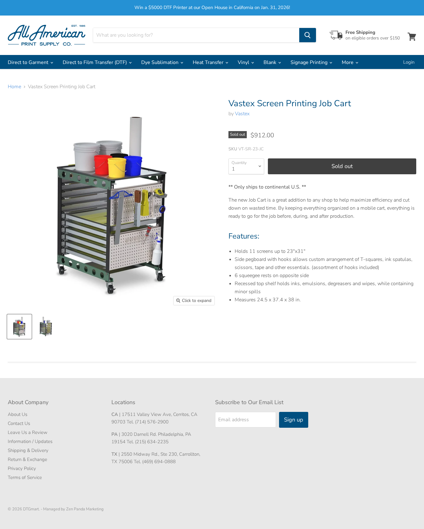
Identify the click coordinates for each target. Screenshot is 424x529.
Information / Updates (30, 441)
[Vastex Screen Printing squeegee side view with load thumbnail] (46, 326)
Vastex (242, 113)
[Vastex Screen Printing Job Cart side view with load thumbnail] (19, 326)
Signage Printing (310, 62)
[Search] (307, 35)
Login (409, 62)
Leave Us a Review (27, 432)
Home (14, 86)
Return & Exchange (27, 459)
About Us (17, 414)
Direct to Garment (29, 62)
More (348, 62)
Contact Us (19, 423)
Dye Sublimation (160, 62)
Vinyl (244, 62)
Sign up (293, 419)
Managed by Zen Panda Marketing (73, 509)
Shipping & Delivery (28, 450)
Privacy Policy (22, 468)
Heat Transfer (209, 62)
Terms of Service (25, 477)
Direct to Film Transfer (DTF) (95, 62)
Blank (270, 62)
